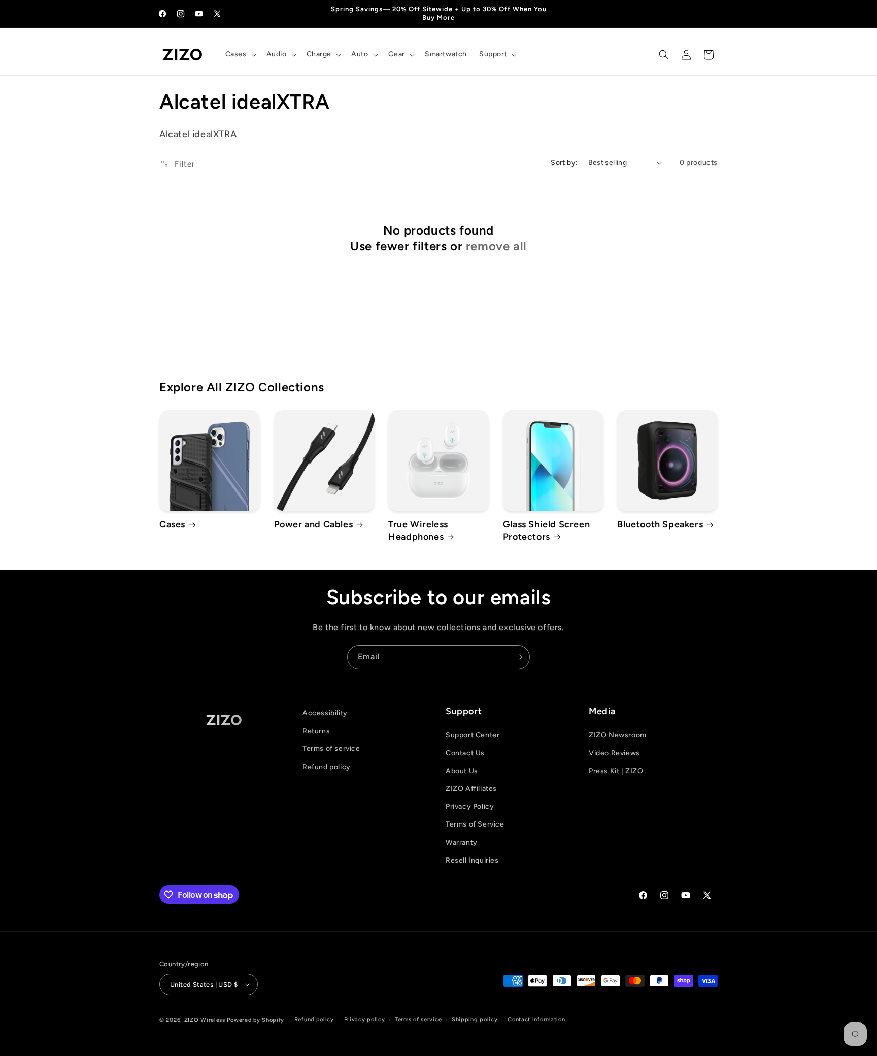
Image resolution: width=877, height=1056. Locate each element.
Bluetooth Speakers (660, 524)
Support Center (472, 735)
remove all (496, 246)
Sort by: (564, 162)
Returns (316, 731)
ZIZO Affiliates (471, 788)
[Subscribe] (518, 657)
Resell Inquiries (472, 860)
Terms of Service (475, 824)
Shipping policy (475, 1019)
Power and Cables (313, 524)
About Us (462, 771)
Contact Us (465, 753)
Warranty (462, 842)
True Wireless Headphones (418, 530)
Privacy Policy (470, 806)
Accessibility (325, 713)
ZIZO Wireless (204, 1020)
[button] (239, 54)
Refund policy (326, 767)
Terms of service (331, 748)
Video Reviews (614, 753)
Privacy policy (364, 1019)
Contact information (536, 1019)
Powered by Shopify (255, 1020)
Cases (172, 524)
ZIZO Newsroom (618, 735)
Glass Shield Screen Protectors (546, 530)
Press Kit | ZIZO (616, 771)
